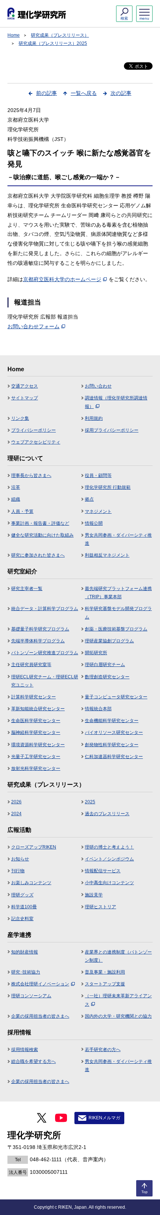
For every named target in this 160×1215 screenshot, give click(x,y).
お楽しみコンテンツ (31, 882)
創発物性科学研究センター (111, 744)
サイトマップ (24, 398)
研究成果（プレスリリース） (60, 35)
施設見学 (94, 895)
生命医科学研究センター (35, 720)
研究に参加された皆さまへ (38, 555)
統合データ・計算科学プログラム (44, 608)
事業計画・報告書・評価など (40, 523)
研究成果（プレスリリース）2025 (53, 43)
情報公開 (94, 523)
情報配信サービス (103, 870)
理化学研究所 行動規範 (108, 487)
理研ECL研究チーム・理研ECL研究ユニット (44, 681)
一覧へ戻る (84, 93)
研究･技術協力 (25, 972)
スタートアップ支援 (105, 984)
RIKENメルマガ (104, 1117)
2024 (16, 813)
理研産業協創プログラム (109, 640)
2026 (16, 801)
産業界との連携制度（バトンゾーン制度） (118, 956)
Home (13, 35)
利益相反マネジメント (107, 555)
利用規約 (94, 418)
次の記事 (121, 93)
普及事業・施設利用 (105, 972)
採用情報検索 (24, 1049)
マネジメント (98, 511)
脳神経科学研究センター (35, 732)
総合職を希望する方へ (33, 1061)
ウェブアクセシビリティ (35, 442)
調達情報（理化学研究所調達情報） (116, 402)
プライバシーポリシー (33, 430)
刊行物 (18, 870)
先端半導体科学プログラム (38, 640)
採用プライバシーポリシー (111, 430)
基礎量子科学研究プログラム (40, 629)
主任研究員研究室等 (31, 664)
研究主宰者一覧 (26, 588)
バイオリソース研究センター (114, 732)
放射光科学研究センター (35, 768)
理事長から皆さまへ (31, 475)
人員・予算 (22, 511)
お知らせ (20, 859)
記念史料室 (22, 918)
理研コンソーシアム (31, 995)
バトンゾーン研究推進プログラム (44, 652)
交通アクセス (24, 386)
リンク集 (20, 418)
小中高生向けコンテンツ (109, 882)
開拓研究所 (96, 652)
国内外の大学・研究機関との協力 (118, 1016)
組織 (15, 499)
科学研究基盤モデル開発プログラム (118, 612)
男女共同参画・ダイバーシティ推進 (118, 539)
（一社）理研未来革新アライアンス (118, 1000)
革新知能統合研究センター (38, 708)
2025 (90, 801)
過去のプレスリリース (107, 813)
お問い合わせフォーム (33, 326)
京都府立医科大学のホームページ (62, 279)
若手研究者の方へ (103, 1049)
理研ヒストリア (100, 906)
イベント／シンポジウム (109, 859)
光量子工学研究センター (35, 756)
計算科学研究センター (33, 696)
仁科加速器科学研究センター (114, 756)
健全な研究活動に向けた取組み (42, 535)
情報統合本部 (98, 708)
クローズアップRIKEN (33, 847)
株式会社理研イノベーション (40, 984)
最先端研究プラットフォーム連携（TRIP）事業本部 (118, 592)
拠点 (89, 499)
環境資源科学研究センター (38, 744)
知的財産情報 (24, 952)
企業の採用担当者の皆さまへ (40, 1016)
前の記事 (46, 93)
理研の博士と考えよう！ (109, 847)
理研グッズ (22, 895)
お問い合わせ (98, 386)
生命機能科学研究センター (111, 720)
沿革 (15, 487)
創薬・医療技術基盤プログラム (116, 629)
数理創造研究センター (107, 676)
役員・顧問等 (98, 475)
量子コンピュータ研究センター (116, 696)
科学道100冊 (24, 906)
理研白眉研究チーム (105, 664)
